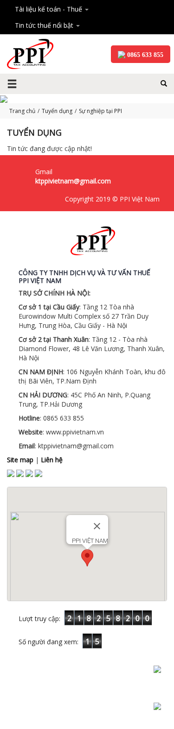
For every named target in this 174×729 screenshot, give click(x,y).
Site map (20, 459)
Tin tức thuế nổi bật (45, 25)
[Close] (97, 526)
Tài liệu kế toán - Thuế (49, 9)
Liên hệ (52, 459)
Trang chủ (22, 111)
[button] (87, 558)
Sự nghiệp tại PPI (100, 111)
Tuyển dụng (57, 111)
